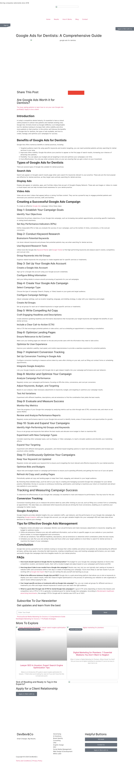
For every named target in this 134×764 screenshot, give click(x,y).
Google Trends (57, 250)
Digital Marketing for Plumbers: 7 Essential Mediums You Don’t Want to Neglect (92, 653)
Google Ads (37, 206)
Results (56, 19)
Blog (77, 19)
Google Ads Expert (37, 572)
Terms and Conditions (23, 761)
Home (48, 19)
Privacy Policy (37, 761)
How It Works (67, 19)
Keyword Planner (43, 250)
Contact (85, 19)
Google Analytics (31, 517)
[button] (70, 93)
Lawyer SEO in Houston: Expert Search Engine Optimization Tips (41, 666)
